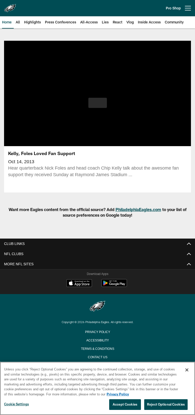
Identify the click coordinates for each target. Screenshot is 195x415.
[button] (97, 103)
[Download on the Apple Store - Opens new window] (79, 283)
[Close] (186, 370)
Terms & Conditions (97, 348)
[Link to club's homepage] (10, 6)
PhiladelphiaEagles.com (138, 209)
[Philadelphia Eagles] (97, 306)
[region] (97, 388)
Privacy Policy (97, 331)
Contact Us (97, 356)
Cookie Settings (16, 404)
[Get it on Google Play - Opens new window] (114, 285)
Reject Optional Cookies (166, 405)
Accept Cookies (125, 405)
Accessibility (97, 340)
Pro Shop (173, 8)
